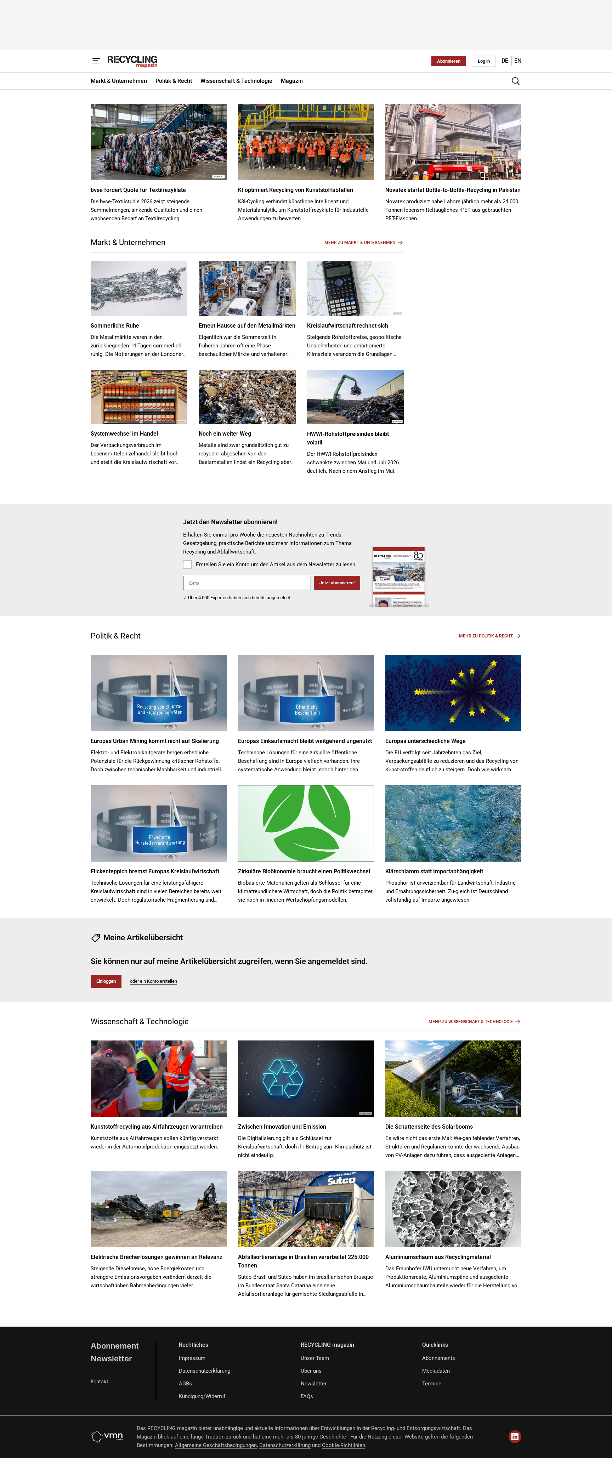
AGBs (185, 1383)
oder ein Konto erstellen (153, 981)
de (505, 60)
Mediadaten (436, 1371)
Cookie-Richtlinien (343, 1445)
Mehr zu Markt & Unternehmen (359, 242)
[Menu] (96, 61)
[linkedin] (515, 1436)
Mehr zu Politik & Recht (486, 636)
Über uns (311, 1371)
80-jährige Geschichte (321, 1437)
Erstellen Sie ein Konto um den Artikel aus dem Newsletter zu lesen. (276, 564)
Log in (484, 61)
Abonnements (438, 1358)
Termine (431, 1383)
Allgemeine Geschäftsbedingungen (216, 1445)
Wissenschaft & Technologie (140, 1021)
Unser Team (315, 1358)
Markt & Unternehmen (128, 242)
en (517, 60)
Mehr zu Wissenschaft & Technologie (471, 1021)
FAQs (307, 1396)
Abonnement (115, 1345)
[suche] (515, 81)
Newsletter (111, 1358)
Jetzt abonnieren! (337, 582)
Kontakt (99, 1381)
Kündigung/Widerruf (202, 1396)
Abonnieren (448, 61)
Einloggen (106, 981)
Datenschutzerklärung (204, 1371)
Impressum (192, 1358)
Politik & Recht (116, 635)
